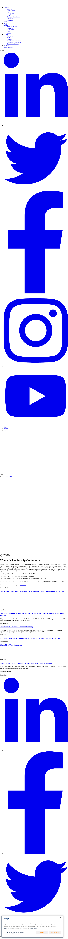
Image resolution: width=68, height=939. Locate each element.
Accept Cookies (55, 932)
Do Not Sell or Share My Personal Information (15, 933)
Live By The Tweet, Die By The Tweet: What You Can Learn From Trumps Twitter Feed (32, 591)
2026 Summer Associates (14, 41)
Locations (6, 45)
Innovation (10, 20)
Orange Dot (10, 14)
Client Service (11, 10)
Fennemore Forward (13, 44)
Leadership (10, 18)
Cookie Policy (33, 928)
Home (5, 427)
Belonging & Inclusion (13, 17)
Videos (9, 33)
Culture (9, 12)
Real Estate (9, 476)
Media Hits (10, 28)
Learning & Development (14, 42)
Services (6, 23)
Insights (6, 25)
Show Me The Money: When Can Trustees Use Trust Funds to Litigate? (26, 663)
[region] (32, 927)
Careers (6, 34)
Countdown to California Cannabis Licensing (16, 627)
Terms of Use (7, 928)
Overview (10, 9)
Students (9, 39)
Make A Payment (8, 47)
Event (5, 430)
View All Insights (12, 26)
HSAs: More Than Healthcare (11, 645)
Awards (9, 31)
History (9, 15)
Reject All (41, 932)
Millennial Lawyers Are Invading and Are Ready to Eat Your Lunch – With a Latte (30, 638)
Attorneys (10, 36)
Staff (8, 37)
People (5, 21)
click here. (23, 585)
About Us (6, 7)
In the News (10, 29)
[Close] (61, 917)
